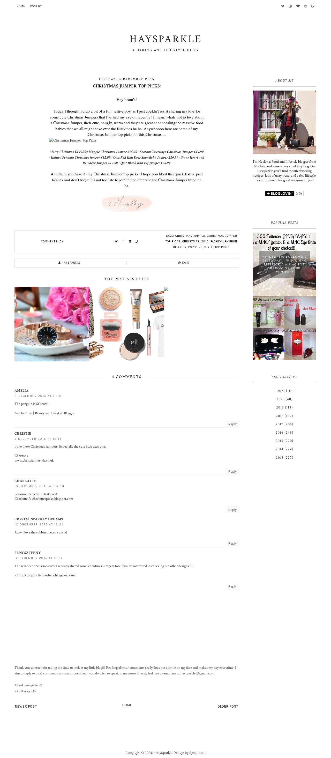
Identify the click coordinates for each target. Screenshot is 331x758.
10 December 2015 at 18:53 (39, 486)
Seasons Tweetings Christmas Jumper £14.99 (172, 151)
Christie (22, 433)
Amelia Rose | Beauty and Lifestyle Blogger (44, 413)
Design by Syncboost (190, 753)
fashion (216, 241)
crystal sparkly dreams (38, 519)
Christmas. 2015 (195, 241)
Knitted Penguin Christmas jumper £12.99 (81, 157)
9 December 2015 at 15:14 (38, 439)
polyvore (195, 247)
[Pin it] (130, 241)
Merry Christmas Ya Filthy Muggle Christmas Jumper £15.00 (93, 151)
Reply (232, 424)
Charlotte (25, 481)
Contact (36, 6)
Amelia (21, 390)
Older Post (227, 706)
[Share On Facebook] (123, 241)
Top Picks (222, 247)
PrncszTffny (27, 553)
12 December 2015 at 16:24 (39, 524)
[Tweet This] (116, 241)
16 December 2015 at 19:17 (38, 558)
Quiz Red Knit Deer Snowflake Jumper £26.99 (145, 157)
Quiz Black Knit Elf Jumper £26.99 (146, 162)
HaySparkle (164, 753)
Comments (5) (52, 241)
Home (21, 6)
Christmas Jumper (190, 235)
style (208, 247)
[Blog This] (136, 241)
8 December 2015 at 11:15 (37, 396)
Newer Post (26, 706)
